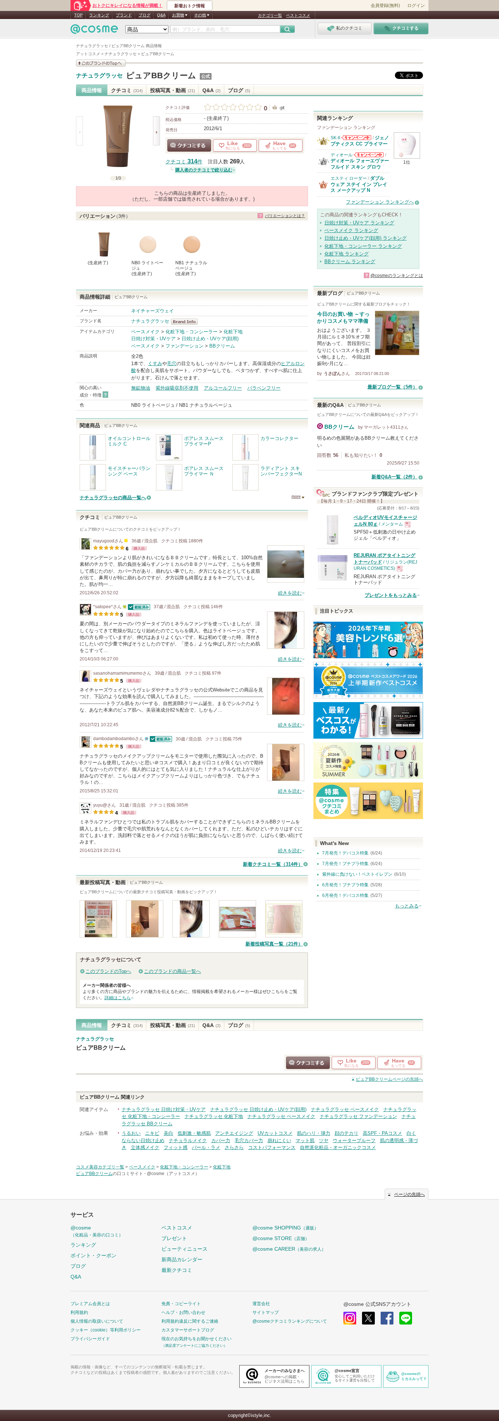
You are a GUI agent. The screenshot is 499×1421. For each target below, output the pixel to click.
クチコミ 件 (183, 161)
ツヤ (323, 1140)
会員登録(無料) (385, 5)
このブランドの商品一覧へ (172, 971)
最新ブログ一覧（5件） (392, 387)
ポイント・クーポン (94, 1255)
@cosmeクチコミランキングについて (289, 1321)
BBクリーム (222, 346)
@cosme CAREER (289, 1249)
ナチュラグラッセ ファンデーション (358, 1116)
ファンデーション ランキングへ (380, 202)
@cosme (97, 1231)
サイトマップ (265, 1312)
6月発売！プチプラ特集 (345, 884)
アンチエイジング (234, 1133)
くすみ (155, 363)
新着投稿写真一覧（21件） (274, 944)
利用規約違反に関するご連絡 (189, 1321)
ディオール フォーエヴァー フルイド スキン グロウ (360, 163)
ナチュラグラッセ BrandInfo (186, 322)
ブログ (144, 15)
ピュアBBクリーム (161, 75)
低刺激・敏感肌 (194, 1133)
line (405, 1318)
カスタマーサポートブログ (187, 1330)
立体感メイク (145, 1147)
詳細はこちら (117, 997)
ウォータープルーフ (354, 1140)
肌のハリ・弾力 (313, 1133)
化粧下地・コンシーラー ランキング (363, 246)
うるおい (131, 1133)
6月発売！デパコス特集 (345, 895)
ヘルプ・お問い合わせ (183, 1312)
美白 (168, 1133)
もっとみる (407, 906)
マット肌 (305, 1140)
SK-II (335, 137)
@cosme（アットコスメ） (173, 1173)
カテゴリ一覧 (270, 15)
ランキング (99, 15)
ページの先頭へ (389, 1079)
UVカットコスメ (275, 1133)
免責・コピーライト (181, 1303)
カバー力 (220, 1140)
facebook (387, 1318)
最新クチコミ (176, 1270)
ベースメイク (145, 331)
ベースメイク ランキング (351, 230)
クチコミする (189, 145)
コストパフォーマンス (272, 1147)
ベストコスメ (298, 15)
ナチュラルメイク (188, 1140)
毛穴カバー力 (249, 1140)
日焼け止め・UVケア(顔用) (210, 338)
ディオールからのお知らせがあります (368, 154)
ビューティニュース (184, 1249)
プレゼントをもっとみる (391, 595)
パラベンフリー (264, 388)
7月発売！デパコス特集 (345, 853)
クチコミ (127, 90)
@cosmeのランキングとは (396, 275)
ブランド (124, 15)
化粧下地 (233, 331)
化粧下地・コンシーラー (191, 331)
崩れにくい (279, 1140)
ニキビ (152, 1133)
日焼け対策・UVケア (153, 338)
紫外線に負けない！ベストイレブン (357, 874)
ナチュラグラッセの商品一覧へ (113, 497)
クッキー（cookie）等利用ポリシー (106, 1330)
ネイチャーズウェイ (152, 311)
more (296, 496)
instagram (349, 1318)
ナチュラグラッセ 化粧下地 (213, 1116)
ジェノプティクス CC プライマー (360, 140)
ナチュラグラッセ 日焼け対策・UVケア (164, 1109)
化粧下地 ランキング (346, 254)
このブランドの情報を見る (101, 63)
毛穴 (171, 363)
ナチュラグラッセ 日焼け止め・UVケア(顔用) (258, 1109)
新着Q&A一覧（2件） (395, 477)
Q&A (161, 15)
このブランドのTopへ (108, 971)
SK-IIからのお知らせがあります (356, 137)
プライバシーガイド (90, 1338)
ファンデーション (184, 346)
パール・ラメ (206, 1147)
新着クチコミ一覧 (273, 864)
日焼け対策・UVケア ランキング (359, 223)
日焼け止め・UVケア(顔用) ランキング (365, 238)
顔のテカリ (346, 1133)
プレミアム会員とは (90, 1303)
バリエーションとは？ (285, 215)
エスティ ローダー (349, 178)
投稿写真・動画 (172, 90)
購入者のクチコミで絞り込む (203, 170)
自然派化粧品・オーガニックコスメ (338, 1147)
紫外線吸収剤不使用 (177, 388)
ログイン (416, 5)
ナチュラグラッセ (99, 75)
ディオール (342, 155)
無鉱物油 (140, 388)
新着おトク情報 (189, 5)
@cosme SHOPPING (285, 1228)
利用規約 (79, 1312)
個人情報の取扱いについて (97, 1321)
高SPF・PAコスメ (382, 1133)
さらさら (234, 1147)
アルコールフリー (223, 388)
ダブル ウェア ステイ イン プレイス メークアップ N (359, 184)
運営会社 (261, 1303)
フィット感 (175, 1147)
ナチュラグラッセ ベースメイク (345, 1109)
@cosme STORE (280, 1238)
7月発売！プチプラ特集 (345, 863)
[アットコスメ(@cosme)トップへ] (94, 31)
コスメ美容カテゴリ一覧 (100, 1167)
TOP (78, 15)
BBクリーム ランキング (349, 261)
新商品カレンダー (181, 1259)
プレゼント (174, 1238)
